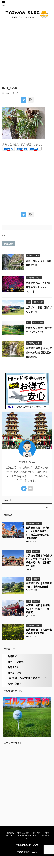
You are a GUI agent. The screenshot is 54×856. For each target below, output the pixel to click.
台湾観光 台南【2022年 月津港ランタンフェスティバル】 (38, 287)
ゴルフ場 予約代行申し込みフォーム (27, 678)
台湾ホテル (13, 667)
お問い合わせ (14, 683)
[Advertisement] (27, 52)
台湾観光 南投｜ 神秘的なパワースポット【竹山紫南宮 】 (38, 609)
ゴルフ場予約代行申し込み (26, 836)
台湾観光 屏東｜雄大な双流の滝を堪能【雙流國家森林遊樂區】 (39, 352)
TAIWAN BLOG (27, 845)
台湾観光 (12, 656)
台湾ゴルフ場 (14, 673)
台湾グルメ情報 (16, 662)
